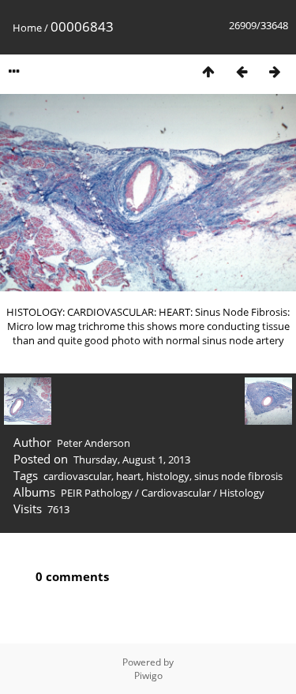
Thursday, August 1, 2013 (131, 459)
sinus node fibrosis (238, 476)
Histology (241, 493)
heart (128, 476)
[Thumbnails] (208, 71)
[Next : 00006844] (274, 71)
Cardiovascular (176, 493)
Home (27, 28)
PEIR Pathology (97, 493)
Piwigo (148, 675)
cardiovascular (77, 476)
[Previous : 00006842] (241, 71)
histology (167, 476)
